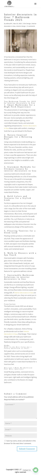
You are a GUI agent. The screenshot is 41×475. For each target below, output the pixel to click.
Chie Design (27, 23)
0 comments (31, 26)
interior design (21, 26)
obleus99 (9, 23)
